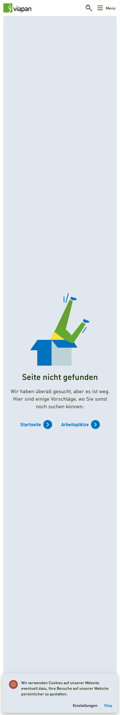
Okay (108, 705)
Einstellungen (85, 705)
